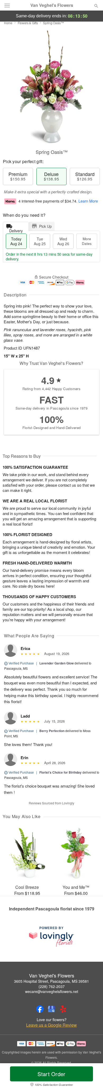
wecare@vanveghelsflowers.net (51, 991)
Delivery (16, 229)
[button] (92, 1077)
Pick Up (45, 226)
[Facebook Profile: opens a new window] (40, 1009)
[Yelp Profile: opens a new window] (63, 1009)
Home (8, 23)
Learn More (88, 201)
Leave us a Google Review (51, 1025)
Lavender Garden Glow (56, 663)
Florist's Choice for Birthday (60, 772)
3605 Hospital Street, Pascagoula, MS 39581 (51, 981)
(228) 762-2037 (52, 986)
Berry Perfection (51, 730)
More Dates (87, 241)
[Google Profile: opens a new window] (51, 1009)
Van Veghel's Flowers (51, 5)
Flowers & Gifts (28, 23)
